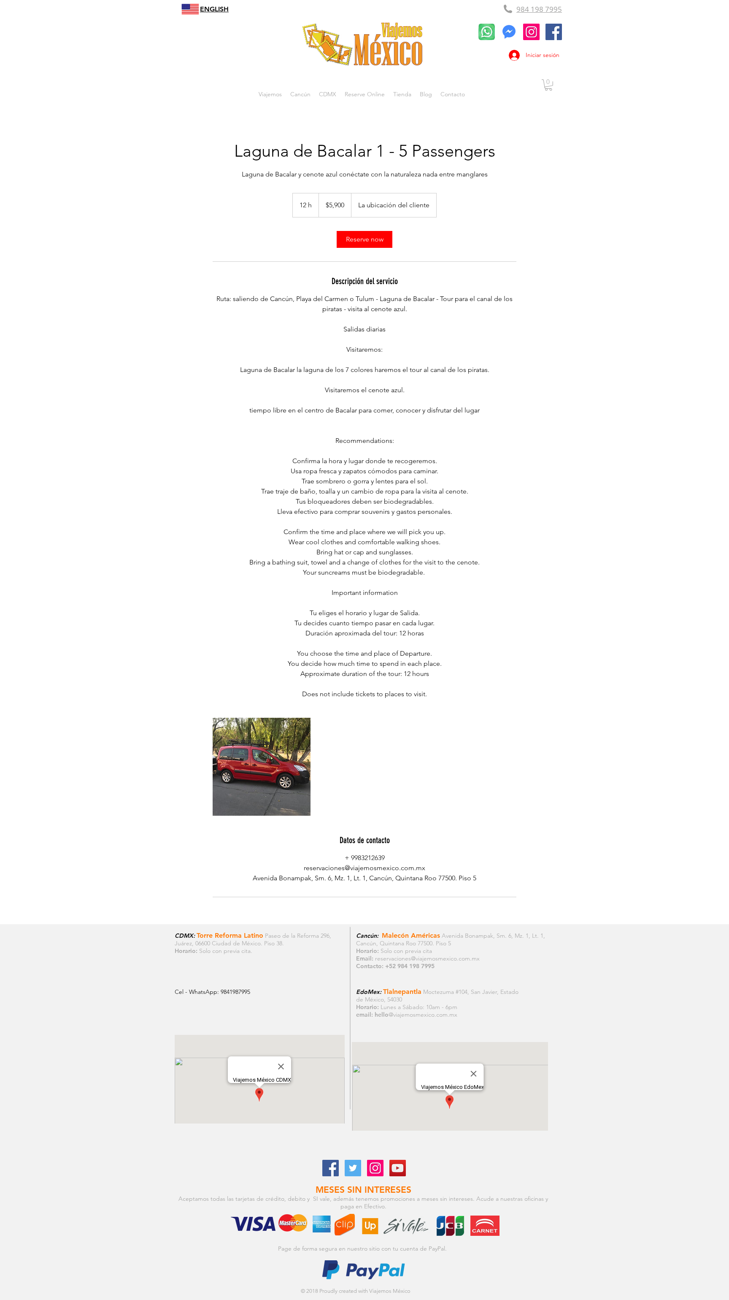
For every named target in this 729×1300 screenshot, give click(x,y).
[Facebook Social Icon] (330, 1168)
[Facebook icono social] (553, 32)
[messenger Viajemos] (509, 32)
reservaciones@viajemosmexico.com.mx (427, 958)
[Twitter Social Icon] (353, 1168)
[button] (548, 85)
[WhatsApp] (486, 32)
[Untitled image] (261, 767)
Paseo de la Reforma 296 (297, 935)
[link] (364, 239)
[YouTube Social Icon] (397, 1168)
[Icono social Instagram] (531, 32)
